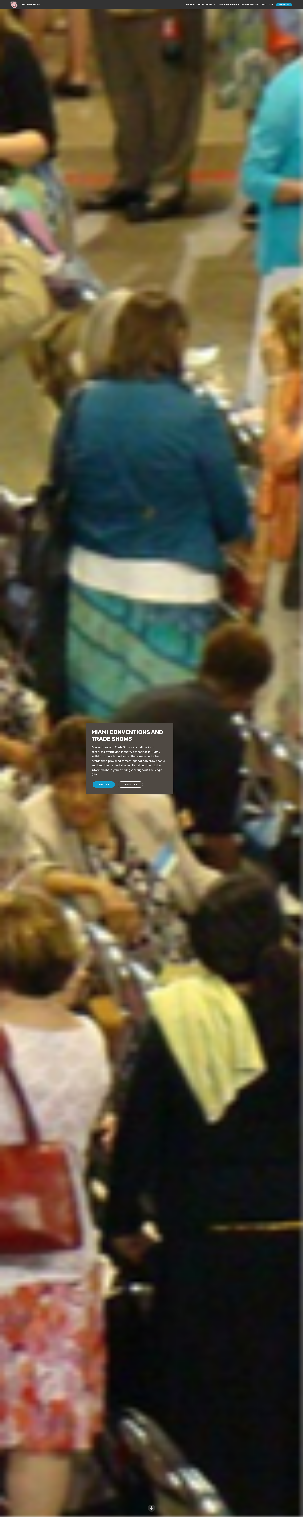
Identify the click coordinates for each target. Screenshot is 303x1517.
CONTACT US (284, 5)
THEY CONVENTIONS (30, 4)
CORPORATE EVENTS (227, 4)
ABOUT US (267, 4)
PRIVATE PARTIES (249, 4)
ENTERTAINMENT (206, 4)
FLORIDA (190, 4)
